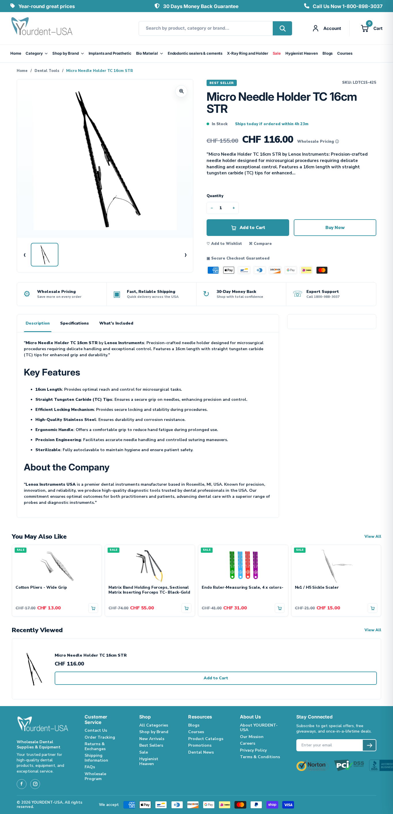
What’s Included (116, 323)
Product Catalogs (205, 738)
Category (34, 53)
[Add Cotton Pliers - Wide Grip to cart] (93, 608)
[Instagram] (35, 784)
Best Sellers (151, 745)
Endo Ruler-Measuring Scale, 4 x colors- (242, 587)
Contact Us (96, 730)
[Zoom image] (181, 91)
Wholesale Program (95, 776)
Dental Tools (47, 70)
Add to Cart (216, 678)
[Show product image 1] (44, 254)
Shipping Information (96, 758)
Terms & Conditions (260, 757)
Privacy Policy (253, 750)
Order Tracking (100, 737)
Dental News (201, 752)
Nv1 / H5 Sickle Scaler (317, 587)
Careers (247, 743)
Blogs (328, 53)
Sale (277, 53)
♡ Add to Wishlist (224, 243)
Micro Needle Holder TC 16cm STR (91, 655)
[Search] (282, 28)
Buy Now (335, 227)
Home (15, 53)
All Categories (153, 725)
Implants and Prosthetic (110, 53)
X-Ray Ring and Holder (247, 53)
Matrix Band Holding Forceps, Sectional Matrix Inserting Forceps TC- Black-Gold (149, 590)
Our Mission (252, 736)
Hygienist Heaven (301, 53)
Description (38, 323)
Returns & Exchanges (95, 746)
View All (373, 537)
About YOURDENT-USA (259, 728)
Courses (344, 53)
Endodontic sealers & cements (195, 53)
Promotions (199, 745)
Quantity (215, 196)
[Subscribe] (369, 745)
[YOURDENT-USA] (42, 28)
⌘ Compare (260, 243)
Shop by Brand (65, 53)
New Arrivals (151, 738)
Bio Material (147, 53)
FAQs (90, 767)
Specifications (74, 323)
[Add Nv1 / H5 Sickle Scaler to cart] (372, 608)
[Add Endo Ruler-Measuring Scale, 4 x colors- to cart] (280, 608)
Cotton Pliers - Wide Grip (41, 587)
